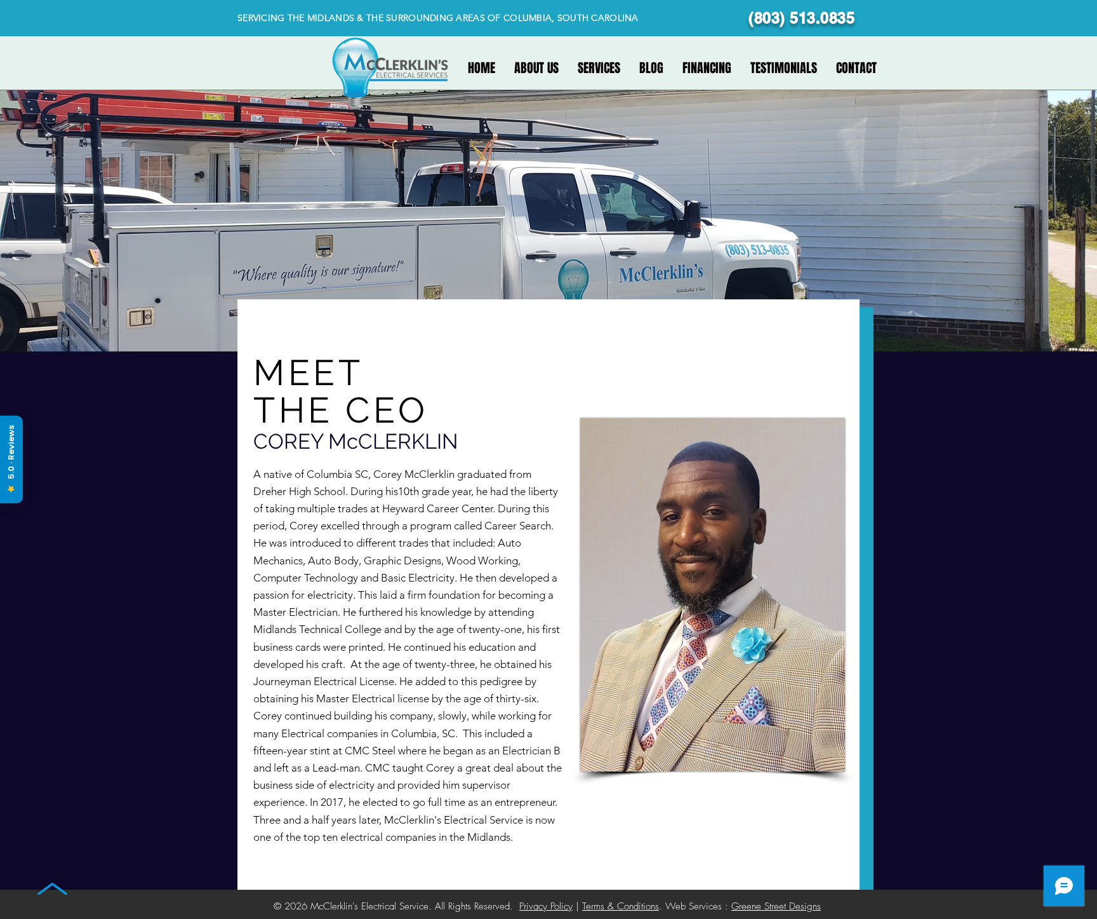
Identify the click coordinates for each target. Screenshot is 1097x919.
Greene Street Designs (776, 906)
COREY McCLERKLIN (355, 441)
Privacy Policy (546, 906)
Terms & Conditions (620, 906)
